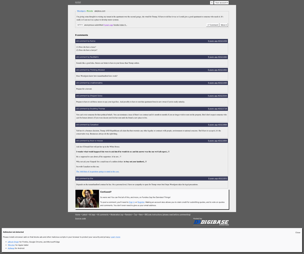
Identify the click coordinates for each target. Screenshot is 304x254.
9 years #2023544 (217, 96)
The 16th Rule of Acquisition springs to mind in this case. (97, 171)
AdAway (11, 248)
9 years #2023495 (217, 83)
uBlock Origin (13, 242)
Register (141, 202)
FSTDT (78, 2)
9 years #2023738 (217, 109)
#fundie (90, 11)
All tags (92, 214)
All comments (103, 214)
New (141, 214)
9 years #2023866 (217, 125)
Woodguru (81, 11)
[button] (212, 3)
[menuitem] (221, 3)
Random (128, 214)
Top (135, 214)
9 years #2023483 (217, 70)
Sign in (132, 202)
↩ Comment (212, 25)
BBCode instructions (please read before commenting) (167, 214)
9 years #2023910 (217, 178)
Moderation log (116, 214)
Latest (84, 214)
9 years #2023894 (217, 141)
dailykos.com (99, 11)
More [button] (223, 25)
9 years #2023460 (217, 57)
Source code (80, 218)
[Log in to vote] (80, 25)
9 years (108, 25)
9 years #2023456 (217, 41)
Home (77, 214)
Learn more (115, 237)
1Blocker (11, 245)
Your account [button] (220, 3)
